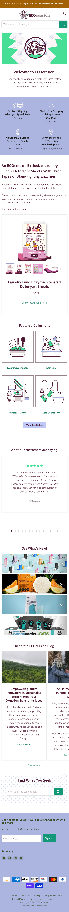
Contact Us (52, 899)
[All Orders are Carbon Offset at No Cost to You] (17, 139)
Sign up (49, 838)
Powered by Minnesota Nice (34, 905)
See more (33, 765)
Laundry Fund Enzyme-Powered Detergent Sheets (34, 284)
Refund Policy (18, 899)
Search (14, 895)
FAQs (4, 895)
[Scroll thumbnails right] (60, 269)
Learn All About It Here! (34, 302)
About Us (25, 895)
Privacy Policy (56, 895)
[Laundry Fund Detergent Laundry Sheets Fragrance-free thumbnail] (10, 269)
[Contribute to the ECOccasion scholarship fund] (51, 139)
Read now (22, 744)
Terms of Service (35, 899)
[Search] (63, 24)
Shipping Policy (40, 895)
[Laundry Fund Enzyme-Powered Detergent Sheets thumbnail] (19, 269)
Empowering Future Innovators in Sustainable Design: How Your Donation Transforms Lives (24, 694)
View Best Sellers (34, 425)
